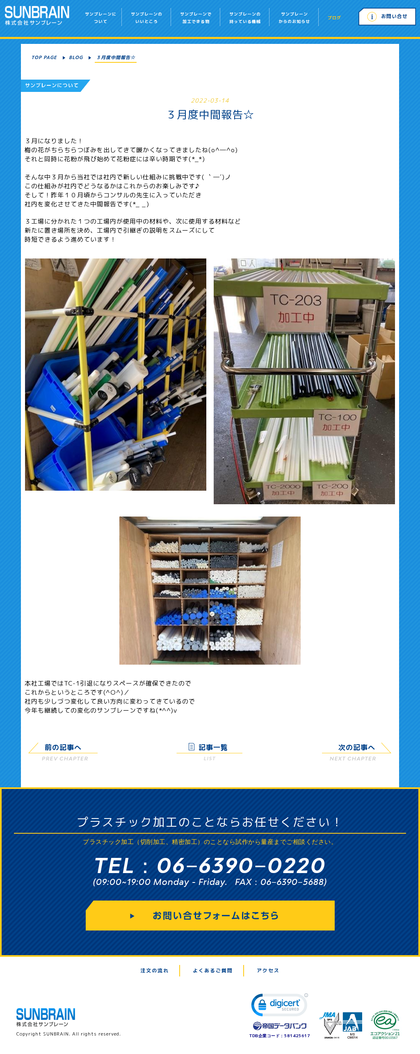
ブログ (334, 18)
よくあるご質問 (213, 970)
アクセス (268, 970)
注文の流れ (154, 970)
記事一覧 (213, 747)
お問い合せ (394, 16)
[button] (279, 1007)
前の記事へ (63, 747)
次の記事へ (356, 747)
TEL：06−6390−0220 (210, 865)
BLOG (76, 57)
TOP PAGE (44, 57)
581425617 (297, 1035)
